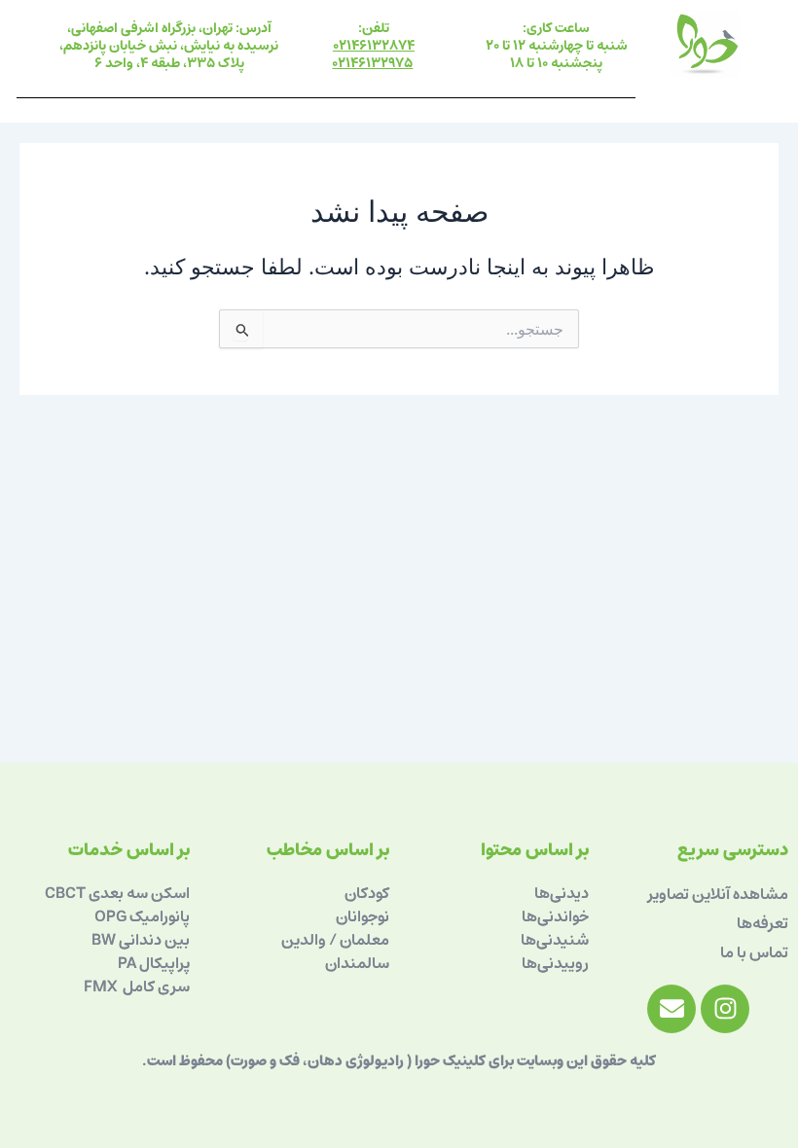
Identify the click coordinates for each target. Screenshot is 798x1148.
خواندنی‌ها (555, 916)
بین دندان (160, 939)
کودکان (367, 893)
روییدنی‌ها (555, 963)
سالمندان (357, 963)
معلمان (363, 939)
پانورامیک (159, 916)
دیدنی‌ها (561, 893)
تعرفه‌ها (762, 923)
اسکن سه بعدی (139, 893)
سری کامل (155, 986)
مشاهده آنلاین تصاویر (718, 894)
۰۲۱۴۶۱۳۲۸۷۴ (374, 45)
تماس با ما (754, 952)
